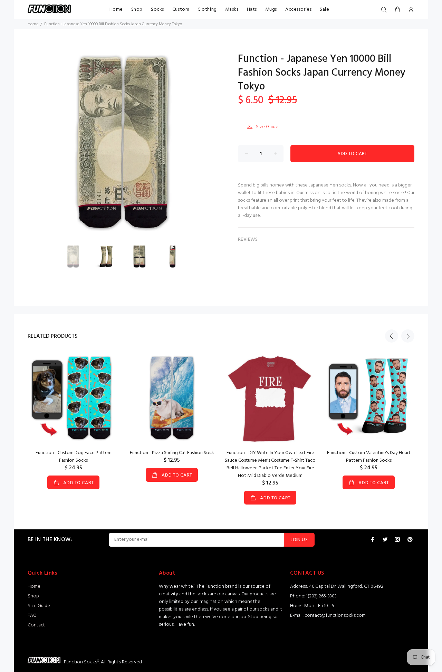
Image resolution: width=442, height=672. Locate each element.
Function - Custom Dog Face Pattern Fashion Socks (74, 456)
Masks (232, 9)
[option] (77, 256)
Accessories (298, 9)
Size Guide (267, 127)
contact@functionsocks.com (335, 616)
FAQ (32, 616)
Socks (157, 9)
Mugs (271, 9)
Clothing (207, 9)
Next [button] (407, 336)
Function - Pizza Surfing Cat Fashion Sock (172, 453)
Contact (36, 625)
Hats (252, 9)
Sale (324, 9)
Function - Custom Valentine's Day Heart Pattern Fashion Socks (369, 456)
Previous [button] (391, 336)
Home (116, 9)
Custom (180, 9)
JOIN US (299, 540)
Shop (137, 9)
